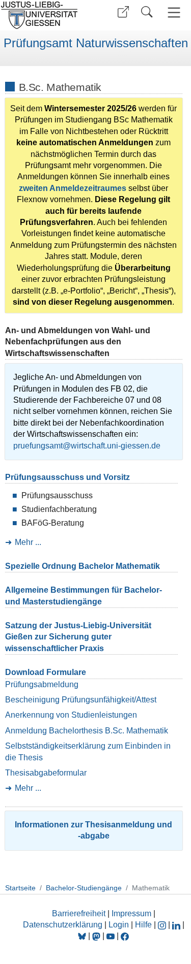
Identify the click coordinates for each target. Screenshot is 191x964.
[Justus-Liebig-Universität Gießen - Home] (46, 15)
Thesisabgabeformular (46, 772)
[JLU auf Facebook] (125, 935)
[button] (123, 12)
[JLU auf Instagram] (163, 924)
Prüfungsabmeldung (41, 684)
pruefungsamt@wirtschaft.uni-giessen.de (86, 445)
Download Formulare (45, 672)
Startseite (20, 888)
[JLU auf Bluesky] (83, 935)
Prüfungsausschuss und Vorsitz (67, 477)
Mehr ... (28, 542)
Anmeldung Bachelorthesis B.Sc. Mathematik (86, 730)
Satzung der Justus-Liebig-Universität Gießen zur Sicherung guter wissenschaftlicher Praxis (78, 637)
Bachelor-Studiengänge (84, 888)
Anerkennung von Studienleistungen (71, 715)
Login (119, 924)
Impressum (131, 913)
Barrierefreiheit (78, 913)
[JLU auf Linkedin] (177, 924)
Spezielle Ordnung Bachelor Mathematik (82, 566)
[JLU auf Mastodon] (97, 935)
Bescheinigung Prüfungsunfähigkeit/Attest (80, 699)
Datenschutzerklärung (62, 924)
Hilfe (143, 924)
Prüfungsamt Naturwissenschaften (96, 43)
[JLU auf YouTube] (110, 935)
